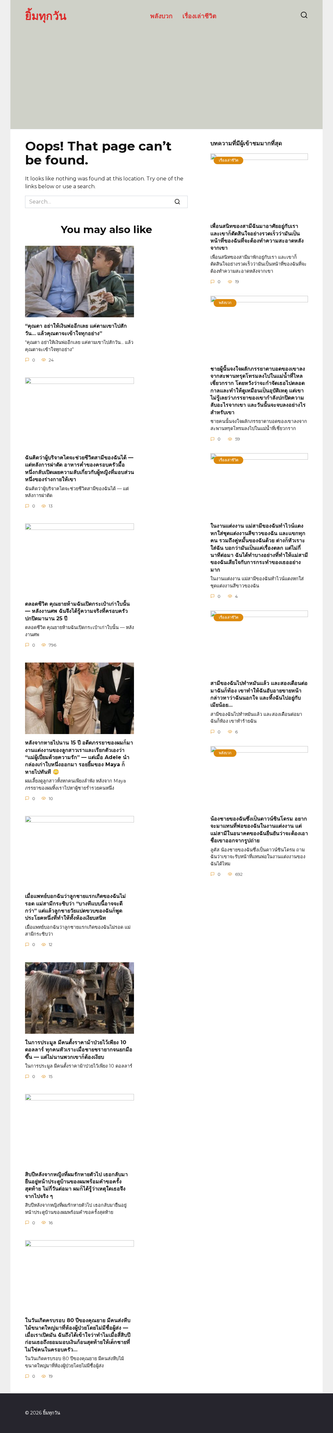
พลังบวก (161, 16)
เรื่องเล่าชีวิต (199, 16)
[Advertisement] (166, 74)
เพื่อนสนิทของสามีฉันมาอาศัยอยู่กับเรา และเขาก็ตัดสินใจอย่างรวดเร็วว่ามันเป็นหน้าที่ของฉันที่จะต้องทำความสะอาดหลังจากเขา (257, 237)
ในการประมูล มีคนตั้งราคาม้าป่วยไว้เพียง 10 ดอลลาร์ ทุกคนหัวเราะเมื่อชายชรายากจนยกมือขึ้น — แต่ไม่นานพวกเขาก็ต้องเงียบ (78, 1049)
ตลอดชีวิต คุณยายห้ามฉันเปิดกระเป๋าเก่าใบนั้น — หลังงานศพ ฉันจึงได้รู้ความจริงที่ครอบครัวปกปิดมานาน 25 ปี (77, 610)
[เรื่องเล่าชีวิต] (259, 213)
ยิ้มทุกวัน (45, 16)
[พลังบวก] (259, 356)
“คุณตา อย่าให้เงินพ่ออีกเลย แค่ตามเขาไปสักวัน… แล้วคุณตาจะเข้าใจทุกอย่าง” (76, 329)
